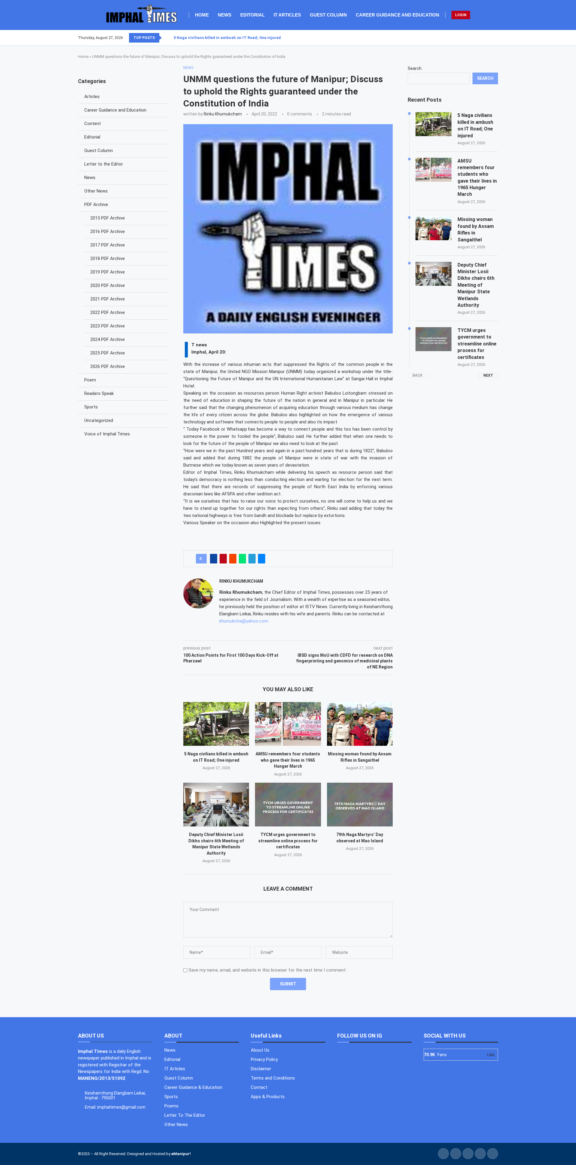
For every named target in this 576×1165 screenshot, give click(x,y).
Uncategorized (98, 420)
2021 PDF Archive (107, 299)
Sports (91, 407)
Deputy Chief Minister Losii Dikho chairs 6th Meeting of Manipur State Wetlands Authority (476, 285)
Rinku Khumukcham (223, 114)
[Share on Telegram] (252, 558)
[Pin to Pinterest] (223, 558)
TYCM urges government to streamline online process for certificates (288, 840)
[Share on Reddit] (232, 558)
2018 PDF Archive (107, 258)
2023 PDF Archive (107, 326)
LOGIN (460, 15)
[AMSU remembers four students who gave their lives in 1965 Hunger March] (288, 724)
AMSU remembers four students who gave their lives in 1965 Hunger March (288, 760)
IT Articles (287, 14)
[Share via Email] (261, 558)
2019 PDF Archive (107, 272)
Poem (90, 380)
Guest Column (328, 14)
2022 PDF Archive (107, 312)
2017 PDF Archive (107, 245)
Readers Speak (99, 393)
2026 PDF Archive (107, 366)
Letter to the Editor (103, 164)
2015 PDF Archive (107, 218)
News (224, 14)
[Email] (497, 37)
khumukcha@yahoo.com (243, 621)
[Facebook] (483, 37)
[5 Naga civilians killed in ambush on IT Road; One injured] (216, 724)
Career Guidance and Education (397, 14)
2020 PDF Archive (107, 285)
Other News (96, 191)
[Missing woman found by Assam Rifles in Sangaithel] (360, 724)
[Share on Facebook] (213, 558)
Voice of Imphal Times (107, 434)
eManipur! (181, 1154)
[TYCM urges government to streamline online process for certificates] (288, 804)
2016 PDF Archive (107, 231)
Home (202, 14)
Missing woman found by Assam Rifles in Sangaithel (476, 229)
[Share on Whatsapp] (242, 558)
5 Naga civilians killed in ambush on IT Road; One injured (227, 37)
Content (92, 123)
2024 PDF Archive (107, 339)
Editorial (252, 14)
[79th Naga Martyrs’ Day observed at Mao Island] (360, 804)
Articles (92, 96)
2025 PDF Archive (107, 353)
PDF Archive (96, 204)
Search (415, 68)
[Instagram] (490, 37)
